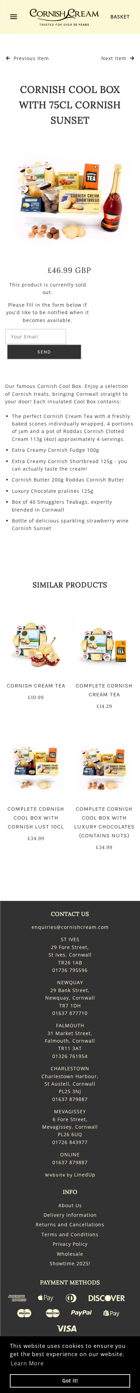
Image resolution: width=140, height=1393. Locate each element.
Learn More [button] (27, 1363)
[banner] (64, 17)
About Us (70, 1205)
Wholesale (70, 1254)
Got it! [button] (70, 1380)
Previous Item (30, 58)
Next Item (114, 58)
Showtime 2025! (70, 1263)
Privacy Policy (70, 1244)
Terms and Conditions (70, 1234)
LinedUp (84, 1174)
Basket (120, 16)
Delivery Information (70, 1215)
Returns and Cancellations (70, 1224)
